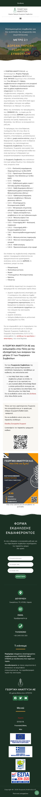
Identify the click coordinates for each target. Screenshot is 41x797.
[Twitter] (20, 698)
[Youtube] (25, 698)
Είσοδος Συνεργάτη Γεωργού (15, 424)
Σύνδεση (20, 3)
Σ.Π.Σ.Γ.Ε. (20, 722)
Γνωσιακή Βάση (20, 725)
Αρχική (20, 718)
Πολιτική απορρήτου (20, 793)
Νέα (20, 729)
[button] (20, 18)
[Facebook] (15, 698)
